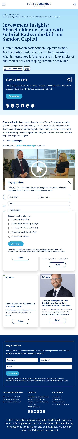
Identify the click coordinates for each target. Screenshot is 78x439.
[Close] (69, 182)
